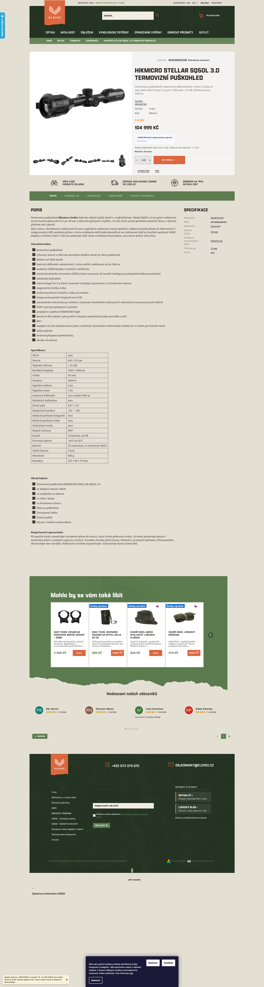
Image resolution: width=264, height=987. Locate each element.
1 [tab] (125, 729)
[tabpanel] (57, 710)
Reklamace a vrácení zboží (64, 797)
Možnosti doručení (143, 151)
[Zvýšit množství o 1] (150, 160)
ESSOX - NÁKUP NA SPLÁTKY (65, 823)
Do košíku (167, 159)
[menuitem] (50, 32)
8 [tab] (138, 729)
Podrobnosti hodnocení (198, 60)
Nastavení (95, 980)
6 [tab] (134, 729)
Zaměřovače (217, 217)
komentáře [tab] (116, 195)
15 (229, 736)
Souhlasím (168, 962)
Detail (79, 653)
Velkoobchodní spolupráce (64, 834)
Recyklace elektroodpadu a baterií (67, 829)
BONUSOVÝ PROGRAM (61, 813)
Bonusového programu (163, 137)
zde (131, 973)
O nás (54, 792)
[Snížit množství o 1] (136, 160)
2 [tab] (127, 729)
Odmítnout (153, 962)
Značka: (141, 103)
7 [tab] (136, 729)
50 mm (214, 231)
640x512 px (217, 240)
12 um (214, 248)
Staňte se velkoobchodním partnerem (191, 817)
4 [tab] (130, 729)
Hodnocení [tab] (94, 195)
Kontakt (55, 839)
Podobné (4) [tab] (72, 195)
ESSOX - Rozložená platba (63, 818)
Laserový (215, 226)
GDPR (54, 808)
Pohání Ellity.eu (142, 141)
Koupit (116, 652)
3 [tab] (129, 729)
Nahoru (41, 736)
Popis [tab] (53, 195)
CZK (193, 3)
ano (213, 252)
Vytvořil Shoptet (178, 861)
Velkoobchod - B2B (181, 3)
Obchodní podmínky (61, 802)
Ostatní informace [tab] (142, 195)
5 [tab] (132, 729)
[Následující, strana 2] (223, 736)
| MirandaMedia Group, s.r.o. (200, 861)
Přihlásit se (101, 825)
